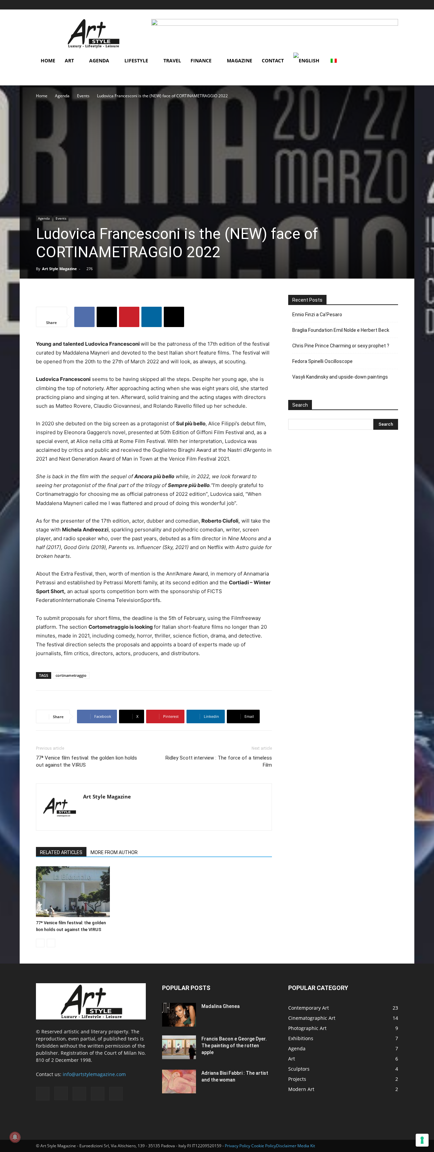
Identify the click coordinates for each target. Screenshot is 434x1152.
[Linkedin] (151, 317)
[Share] (393, 4)
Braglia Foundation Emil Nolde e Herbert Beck (340, 330)
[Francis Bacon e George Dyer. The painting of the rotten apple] (179, 1047)
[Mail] (371, 4)
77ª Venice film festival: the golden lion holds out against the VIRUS (86, 761)
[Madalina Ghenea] (179, 1015)
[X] (107, 317)
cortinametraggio (71, 675)
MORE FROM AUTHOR (114, 852)
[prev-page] (40, 943)
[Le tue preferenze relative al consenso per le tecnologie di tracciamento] (422, 1140)
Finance (201, 60)
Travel (172, 60)
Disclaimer (286, 1146)
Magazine (239, 60)
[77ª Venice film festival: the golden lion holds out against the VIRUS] (73, 891)
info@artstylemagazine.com (94, 1074)
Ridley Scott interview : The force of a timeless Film (218, 761)
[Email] (174, 317)
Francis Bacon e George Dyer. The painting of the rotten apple (234, 1045)
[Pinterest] (382, 4)
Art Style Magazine (59, 268)
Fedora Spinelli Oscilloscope (322, 361)
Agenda (99, 60)
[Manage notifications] (14, 1137)
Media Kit (306, 1146)
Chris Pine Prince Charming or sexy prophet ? (340, 345)
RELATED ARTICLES (61, 852)
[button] (338, 4)
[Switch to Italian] (334, 61)
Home (48, 60)
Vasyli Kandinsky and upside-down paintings (340, 377)
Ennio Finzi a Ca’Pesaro (317, 314)
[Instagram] (359, 4)
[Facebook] (348, 4)
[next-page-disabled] (51, 943)
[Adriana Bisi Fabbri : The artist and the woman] (179, 1081)
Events (83, 96)
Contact (273, 60)
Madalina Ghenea (220, 1006)
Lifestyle (136, 60)
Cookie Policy (263, 1146)
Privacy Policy (237, 1146)
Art (69, 60)
